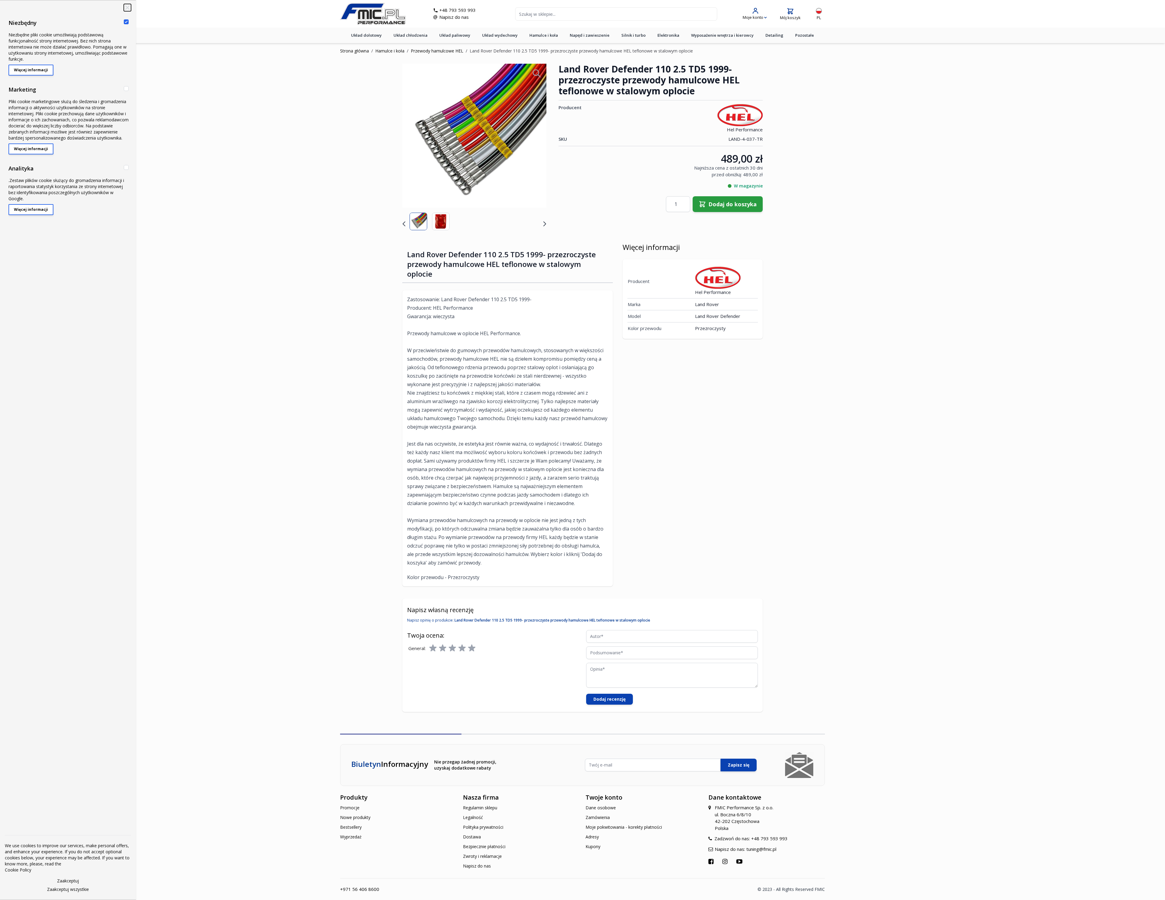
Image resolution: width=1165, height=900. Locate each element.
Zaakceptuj (68, 881)
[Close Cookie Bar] (127, 7)
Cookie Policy (18, 870)
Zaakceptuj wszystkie (68, 889)
